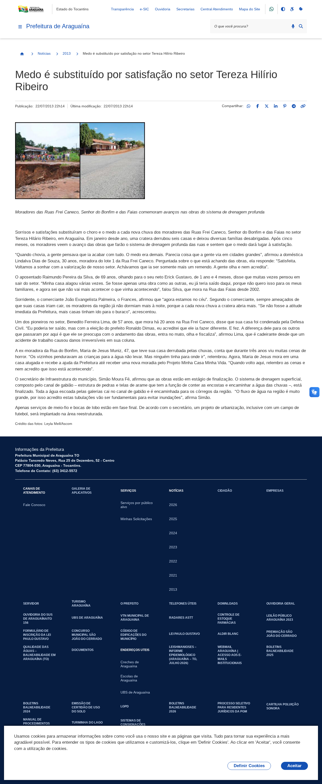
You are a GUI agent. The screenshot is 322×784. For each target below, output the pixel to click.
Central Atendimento (216, 9)
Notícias (44, 53)
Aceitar (294, 765)
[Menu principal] (20, 27)
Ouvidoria (162, 9)
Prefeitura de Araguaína (57, 26)
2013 (67, 53)
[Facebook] (258, 106)
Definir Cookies (249, 765)
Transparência (122, 9)
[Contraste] (283, 9)
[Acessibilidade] (292, 9)
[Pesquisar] (301, 26)
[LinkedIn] (276, 106)
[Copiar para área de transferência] (303, 106)
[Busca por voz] (293, 26)
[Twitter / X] (267, 106)
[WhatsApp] (249, 106)
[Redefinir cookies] (301, 9)
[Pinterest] (285, 106)
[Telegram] (294, 106)
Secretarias (185, 9)
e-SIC (144, 9)
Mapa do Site (249, 9)
